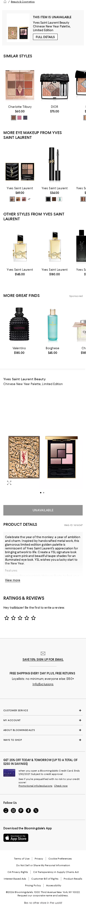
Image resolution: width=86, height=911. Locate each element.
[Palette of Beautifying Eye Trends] (19, 82)
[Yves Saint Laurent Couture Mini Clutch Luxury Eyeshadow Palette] (19, 164)
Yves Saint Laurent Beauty (51, 22)
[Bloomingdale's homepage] (5, 1)
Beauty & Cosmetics (23, 1)
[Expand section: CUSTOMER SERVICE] (43, 710)
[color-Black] (48, 199)
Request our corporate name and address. (43, 895)
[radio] (13, 117)
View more (12, 580)
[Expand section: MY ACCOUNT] (43, 720)
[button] (43, 444)
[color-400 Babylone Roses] (24, 199)
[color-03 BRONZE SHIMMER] (83, 199)
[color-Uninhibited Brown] (54, 199)
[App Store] (15, 838)
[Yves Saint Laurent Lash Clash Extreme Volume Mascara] (54, 164)
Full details (45, 37)
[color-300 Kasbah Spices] (18, 199)
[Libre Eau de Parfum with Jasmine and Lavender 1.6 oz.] (19, 245)
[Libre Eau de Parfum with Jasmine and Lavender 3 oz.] (54, 245)
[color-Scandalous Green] (60, 199)
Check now (61, 785)
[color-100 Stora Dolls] (12, 199)
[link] (19, 112)
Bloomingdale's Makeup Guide (41, 576)
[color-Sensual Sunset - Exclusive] (13, 118)
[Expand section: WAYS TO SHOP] (43, 740)
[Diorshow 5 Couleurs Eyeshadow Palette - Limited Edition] (54, 82)
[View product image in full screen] (9, 482)
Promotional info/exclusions (35, 785)
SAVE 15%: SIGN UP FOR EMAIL (43, 659)
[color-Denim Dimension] (25, 118)
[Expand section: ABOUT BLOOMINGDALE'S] (43, 730)
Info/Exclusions (43, 684)
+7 (29, 199)
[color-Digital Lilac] (19, 118)
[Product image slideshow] (43, 444)
